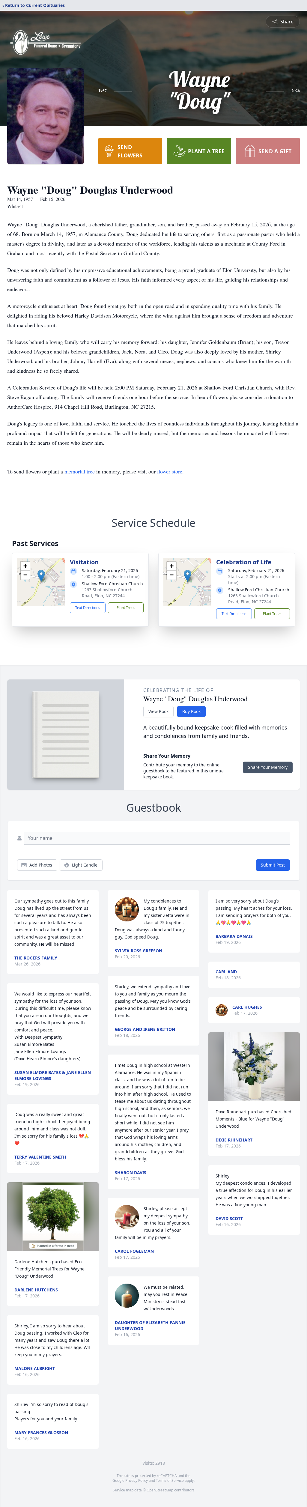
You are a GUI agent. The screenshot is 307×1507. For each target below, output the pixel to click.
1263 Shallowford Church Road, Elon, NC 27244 (107, 592)
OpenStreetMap (160, 1490)
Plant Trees (126, 607)
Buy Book (191, 711)
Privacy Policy (136, 1480)
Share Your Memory (268, 767)
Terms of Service (170, 1480)
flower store (169, 471)
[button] (41, 576)
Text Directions (87, 607)
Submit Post (273, 865)
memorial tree (79, 471)
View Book (158, 711)
